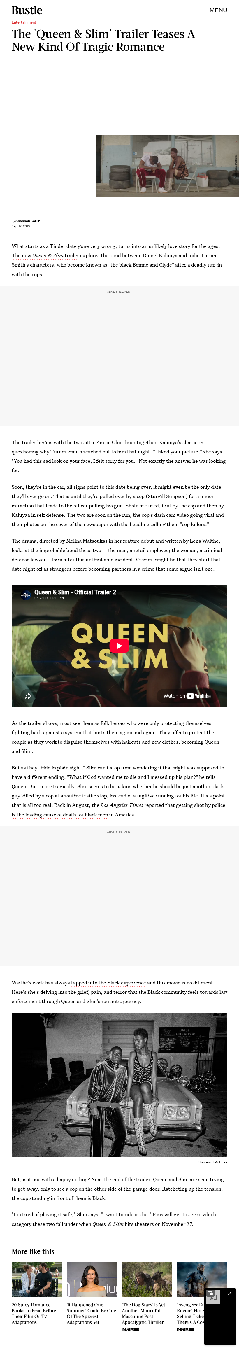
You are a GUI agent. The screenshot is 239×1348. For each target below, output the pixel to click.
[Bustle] (27, 10)
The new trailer (45, 255)
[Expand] (210, 1293)
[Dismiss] (229, 1293)
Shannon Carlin (27, 220)
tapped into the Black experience (108, 982)
